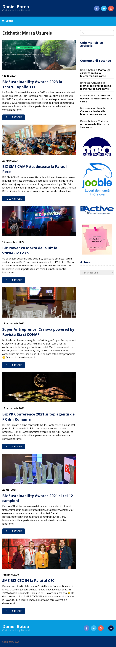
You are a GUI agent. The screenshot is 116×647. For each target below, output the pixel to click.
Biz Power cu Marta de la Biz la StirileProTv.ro (29, 250)
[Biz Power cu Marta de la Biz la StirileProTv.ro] (39, 221)
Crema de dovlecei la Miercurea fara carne (96, 98)
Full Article (13, 117)
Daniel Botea (15, 7)
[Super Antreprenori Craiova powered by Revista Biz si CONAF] (39, 302)
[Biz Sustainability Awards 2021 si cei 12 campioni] (39, 469)
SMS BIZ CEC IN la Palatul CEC (28, 580)
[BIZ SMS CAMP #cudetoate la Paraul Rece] (39, 140)
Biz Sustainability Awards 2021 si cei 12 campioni (37, 498)
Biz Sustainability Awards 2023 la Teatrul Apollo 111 (32, 84)
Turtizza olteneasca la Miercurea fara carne (95, 124)
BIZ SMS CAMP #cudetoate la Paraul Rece (34, 169)
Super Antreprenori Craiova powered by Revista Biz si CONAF (38, 332)
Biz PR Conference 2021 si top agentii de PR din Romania (38, 417)
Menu (9, 21)
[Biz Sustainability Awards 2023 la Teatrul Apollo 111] (39, 55)
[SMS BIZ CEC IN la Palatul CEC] (39, 554)
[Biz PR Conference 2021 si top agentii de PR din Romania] (39, 387)
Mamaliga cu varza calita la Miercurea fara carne (95, 73)
